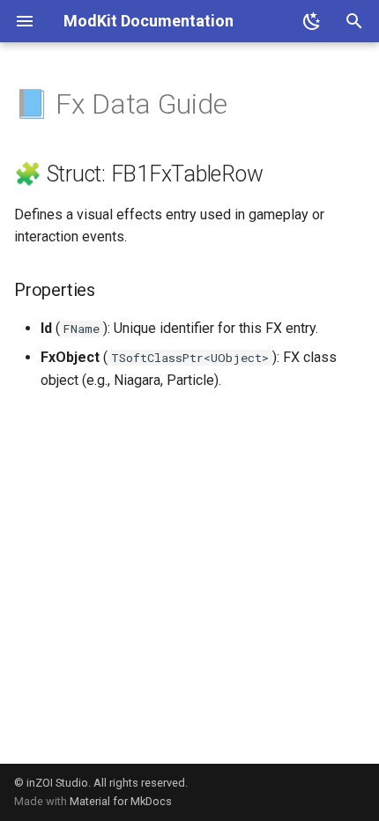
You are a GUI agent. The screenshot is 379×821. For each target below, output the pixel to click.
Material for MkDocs (121, 801)
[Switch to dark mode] (312, 21)
